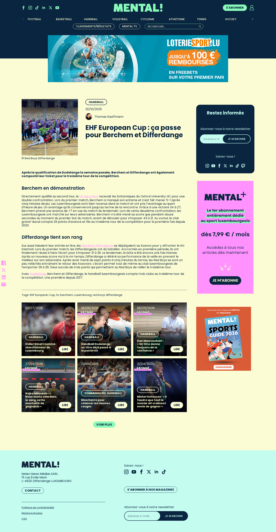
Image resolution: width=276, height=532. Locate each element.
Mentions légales (32, 513)
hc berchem (64, 295)
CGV (24, 518)
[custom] (37, 8)
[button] (252, 19)
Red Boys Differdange (97, 245)
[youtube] (57, 8)
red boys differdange (107, 295)
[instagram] (30, 8)
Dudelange (38, 274)
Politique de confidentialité (38, 507)
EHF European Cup (42, 295)
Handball (96, 102)
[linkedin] (44, 8)
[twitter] (50, 8)
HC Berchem (88, 196)
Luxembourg (82, 295)
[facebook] (23, 8)
